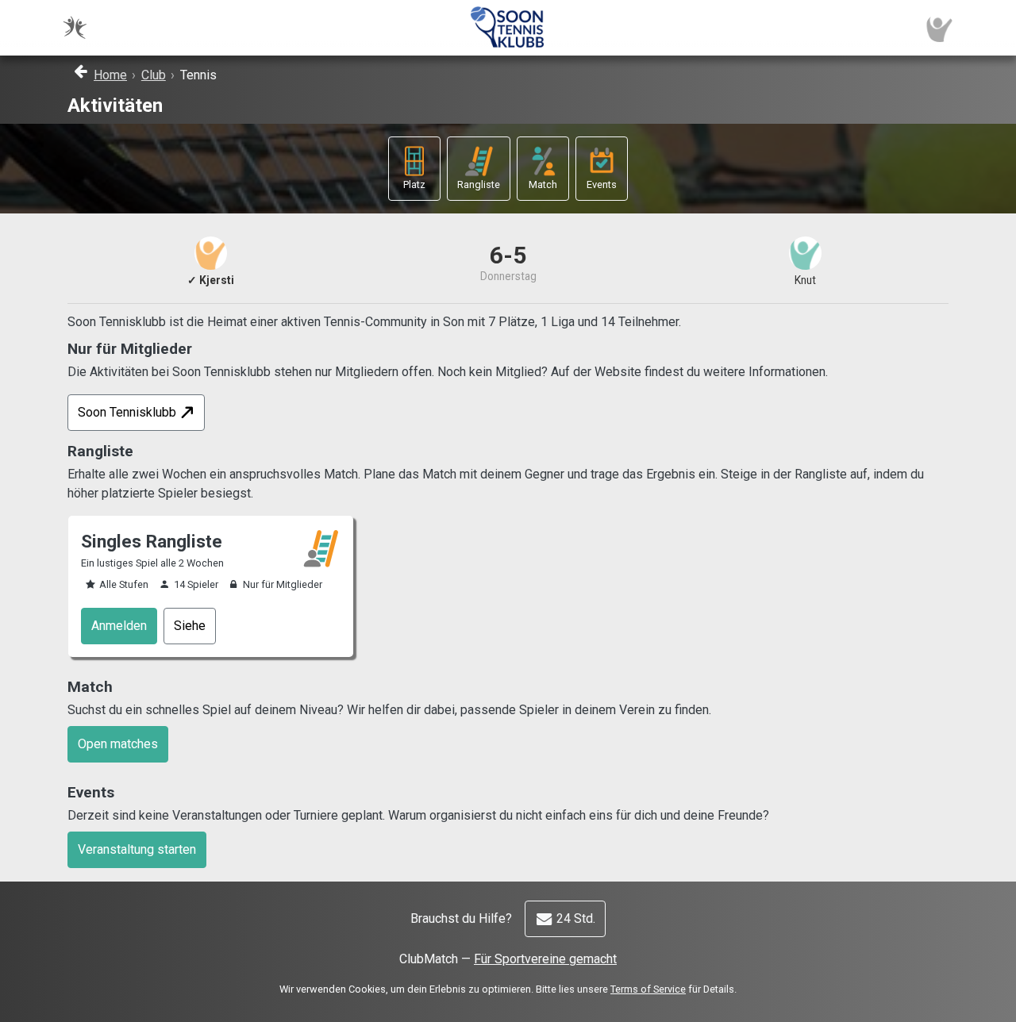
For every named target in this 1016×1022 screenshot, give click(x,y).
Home (110, 75)
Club (153, 75)
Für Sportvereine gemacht (545, 958)
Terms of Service (648, 989)
